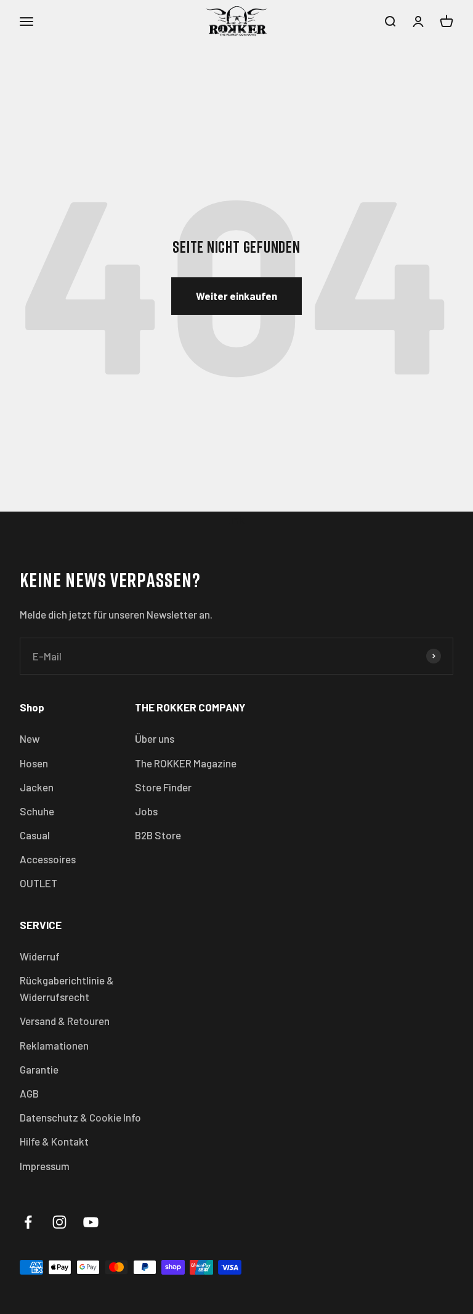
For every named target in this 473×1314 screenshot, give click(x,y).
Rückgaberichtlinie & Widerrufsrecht (67, 988)
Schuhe (37, 811)
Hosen (34, 763)
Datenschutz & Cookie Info (80, 1117)
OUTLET (38, 883)
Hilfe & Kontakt (54, 1141)
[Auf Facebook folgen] (28, 1222)
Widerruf (40, 956)
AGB (29, 1093)
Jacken (37, 787)
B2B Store (158, 835)
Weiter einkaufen (236, 296)
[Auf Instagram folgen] (59, 1222)
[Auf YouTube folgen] (91, 1222)
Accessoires (48, 859)
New (30, 738)
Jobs (146, 811)
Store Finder (163, 787)
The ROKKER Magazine (185, 763)
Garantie (39, 1069)
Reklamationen (54, 1045)
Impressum (45, 1166)
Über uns (154, 738)
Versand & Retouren (65, 1021)
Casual (35, 835)
